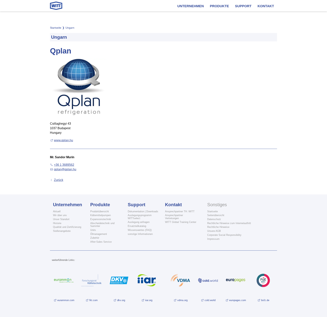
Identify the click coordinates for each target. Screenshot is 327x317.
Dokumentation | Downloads (143, 211)
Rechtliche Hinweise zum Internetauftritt (229, 223)
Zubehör (94, 237)
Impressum (213, 239)
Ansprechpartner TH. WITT (180, 211)
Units (93, 230)
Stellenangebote (62, 231)
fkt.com (93, 300)
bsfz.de (265, 300)
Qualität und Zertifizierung (67, 227)
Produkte (219, 6)
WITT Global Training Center (180, 222)
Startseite (212, 211)
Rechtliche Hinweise (218, 227)
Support (243, 6)
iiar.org (148, 300)
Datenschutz (214, 219)
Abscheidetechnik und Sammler (102, 224)
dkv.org (121, 300)
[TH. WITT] (56, 6)
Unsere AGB (214, 231)
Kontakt (266, 6)
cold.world (210, 300)
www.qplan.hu (63, 140)
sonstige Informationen (140, 234)
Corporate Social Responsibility (224, 235)
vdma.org (182, 300)
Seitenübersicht (215, 215)
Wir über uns (60, 215)
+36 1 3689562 (64, 164)
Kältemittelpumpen (100, 215)
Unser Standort (61, 219)
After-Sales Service (101, 241)
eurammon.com (65, 300)
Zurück (58, 180)
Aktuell (57, 211)
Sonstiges (217, 204)
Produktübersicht (99, 211)
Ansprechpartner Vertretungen (174, 216)
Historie (57, 223)
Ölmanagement (98, 234)
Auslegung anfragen (138, 222)
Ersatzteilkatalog (137, 226)
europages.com (237, 300)
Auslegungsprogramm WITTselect (140, 216)
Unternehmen (190, 6)
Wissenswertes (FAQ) (140, 230)
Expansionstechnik (100, 219)
